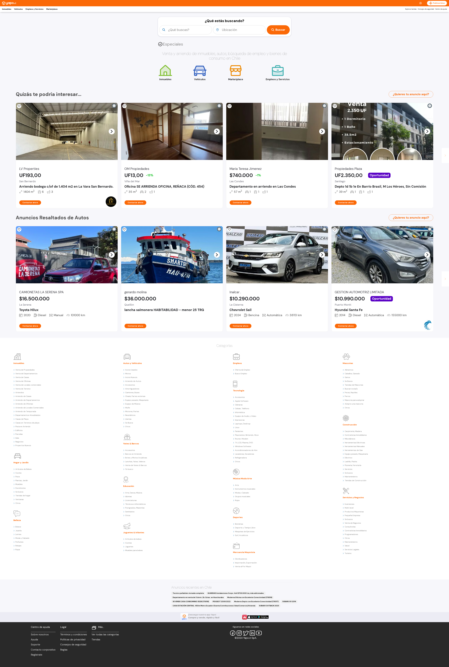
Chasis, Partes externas (135, 396)
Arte (237, 485)
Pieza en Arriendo (22, 426)
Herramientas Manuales (355, 446)
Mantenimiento (351, 476)
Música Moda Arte (242, 478)
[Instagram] (239, 633)
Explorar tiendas (411, 9)
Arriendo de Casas (23, 396)
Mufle (127, 407)
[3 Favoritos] (335, 106)
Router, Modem (241, 439)
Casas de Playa (21, 419)
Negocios (19, 441)
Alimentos (349, 370)
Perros (347, 396)
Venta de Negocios (353, 523)
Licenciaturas (131, 500)
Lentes (18, 534)
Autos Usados (131, 370)
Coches (128, 543)
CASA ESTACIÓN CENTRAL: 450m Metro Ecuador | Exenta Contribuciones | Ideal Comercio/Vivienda (214, 606)
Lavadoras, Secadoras (244, 454)
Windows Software (243, 446)
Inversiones (349, 504)
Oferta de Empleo (242, 370)
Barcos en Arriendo (133, 454)
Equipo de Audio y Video (245, 416)
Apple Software (241, 401)
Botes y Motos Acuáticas (136, 457)
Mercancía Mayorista (244, 552)
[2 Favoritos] (19, 106)
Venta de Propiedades (25, 370)
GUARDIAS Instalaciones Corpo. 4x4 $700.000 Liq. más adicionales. (236, 593)
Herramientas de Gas (354, 450)
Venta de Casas (22, 377)
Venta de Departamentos (26, 373)
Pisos (17, 476)
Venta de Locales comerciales (28, 385)
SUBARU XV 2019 (289, 601)
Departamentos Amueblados (27, 415)
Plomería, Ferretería (353, 465)
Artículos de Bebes (23, 469)
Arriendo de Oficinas (24, 404)
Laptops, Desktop (242, 423)
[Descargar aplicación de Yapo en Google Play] (263, 617)
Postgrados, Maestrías (135, 508)
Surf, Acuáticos (241, 535)
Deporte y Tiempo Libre (245, 527)
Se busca (19, 492)
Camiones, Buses (132, 392)
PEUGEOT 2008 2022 (221, 601)
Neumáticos (130, 415)
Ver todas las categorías (105, 634)
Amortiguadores (132, 389)
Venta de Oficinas (23, 381)
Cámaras (239, 405)
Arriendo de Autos (133, 381)
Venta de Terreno (23, 389)
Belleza (17, 520)
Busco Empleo (241, 373)
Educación (128, 486)
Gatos (347, 377)
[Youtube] (259, 633)
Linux (237, 427)
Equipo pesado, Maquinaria (136, 400)
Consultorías (350, 527)
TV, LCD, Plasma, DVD (244, 442)
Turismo (348, 553)
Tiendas (96, 639)
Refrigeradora (241, 457)
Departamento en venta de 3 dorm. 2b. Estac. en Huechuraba (198, 597)
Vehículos (18, 9)
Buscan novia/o (351, 389)
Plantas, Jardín (21, 480)
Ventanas (19, 499)
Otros (17, 503)
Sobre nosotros (40, 634)
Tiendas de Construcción (355, 480)
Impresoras (240, 420)
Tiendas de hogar (22, 495)
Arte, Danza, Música (133, 493)
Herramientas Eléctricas (355, 442)
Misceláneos (350, 439)
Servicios (348, 469)
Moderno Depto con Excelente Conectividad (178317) (256, 601)
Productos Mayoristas (354, 511)
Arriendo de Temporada (25, 411)
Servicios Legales (352, 549)
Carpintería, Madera (353, 431)
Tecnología (238, 390)
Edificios (19, 430)
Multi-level (349, 508)
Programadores (351, 534)
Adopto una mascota (354, 404)
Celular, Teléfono (242, 408)
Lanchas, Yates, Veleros (135, 461)
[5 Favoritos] (19, 229)
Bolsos (18, 527)
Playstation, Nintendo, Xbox (247, 435)
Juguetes (129, 546)
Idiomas (128, 496)
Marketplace (52, 9)
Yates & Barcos (131, 443)
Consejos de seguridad (426, 9)
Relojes (18, 545)
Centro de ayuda (441, 9)
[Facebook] (232, 633)
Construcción (350, 424)
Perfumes (19, 542)
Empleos (237, 363)
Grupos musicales (242, 496)
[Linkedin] (252, 633)
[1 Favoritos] (124, 106)
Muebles (19, 484)
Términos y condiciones (73, 634)
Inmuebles (6, 9)
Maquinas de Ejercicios (244, 531)
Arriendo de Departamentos (27, 400)
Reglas (63, 649)
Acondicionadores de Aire (246, 450)
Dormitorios (20, 488)
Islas (17, 438)
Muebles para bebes (134, 550)
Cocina (18, 473)
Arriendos (19, 392)
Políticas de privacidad (72, 639)
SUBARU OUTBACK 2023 (269, 606)
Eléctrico (348, 457)
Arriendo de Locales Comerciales (29, 407)
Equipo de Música (132, 404)
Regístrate (36, 654)
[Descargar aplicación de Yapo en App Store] (252, 617)
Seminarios (129, 511)
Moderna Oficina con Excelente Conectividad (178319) (249, 597)
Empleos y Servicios (34, 9)
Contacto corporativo (43, 649)
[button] (112, 131)
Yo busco (129, 469)
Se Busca (129, 423)
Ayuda (34, 639)
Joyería (18, 530)
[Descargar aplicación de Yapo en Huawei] (244, 617)
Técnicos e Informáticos (135, 504)
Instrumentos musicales (245, 489)
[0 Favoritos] (229, 106)
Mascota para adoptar (354, 400)
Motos (128, 373)
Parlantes (239, 431)
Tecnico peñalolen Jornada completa (188, 593)
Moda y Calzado (22, 538)
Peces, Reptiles (351, 392)
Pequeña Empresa (352, 515)
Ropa (17, 549)
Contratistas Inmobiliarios (356, 435)
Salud (347, 545)
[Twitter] (246, 633)
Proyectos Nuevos (23, 445)
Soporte (35, 644)
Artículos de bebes (133, 539)
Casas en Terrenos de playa (27, 423)
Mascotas (348, 363)
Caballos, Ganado (352, 373)
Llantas (128, 419)
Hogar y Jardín (21, 462)
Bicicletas (239, 524)
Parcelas (19, 434)
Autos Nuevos (131, 377)
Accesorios (130, 385)
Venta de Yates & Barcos (136, 465)
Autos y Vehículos (132, 363)
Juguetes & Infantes (133, 532)
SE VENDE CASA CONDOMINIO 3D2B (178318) (191, 601)
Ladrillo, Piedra (351, 461)
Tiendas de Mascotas (354, 385)
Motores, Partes (132, 411)
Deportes (238, 517)
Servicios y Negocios (353, 497)
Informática (240, 412)
